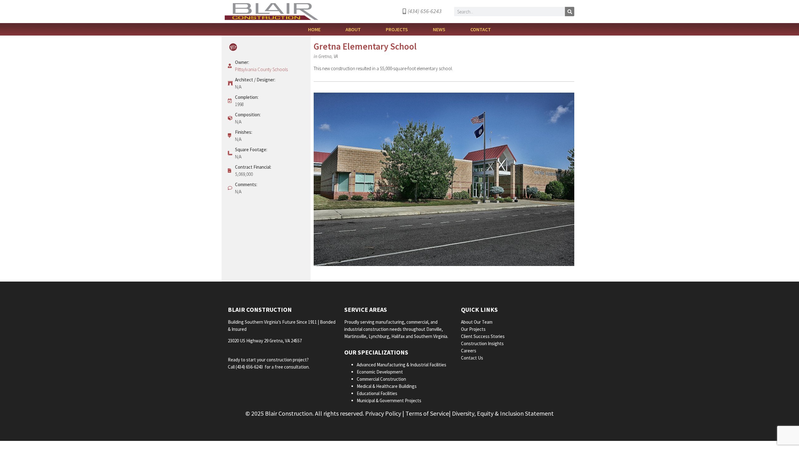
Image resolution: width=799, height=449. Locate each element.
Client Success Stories (483, 336)
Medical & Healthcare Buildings (387, 386)
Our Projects (474, 329)
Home (314, 29)
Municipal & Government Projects (389, 400)
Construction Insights (483, 343)
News (439, 29)
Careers (469, 351)
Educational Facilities (377, 393)
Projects (397, 29)
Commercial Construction (381, 379)
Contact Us (472, 358)
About (353, 29)
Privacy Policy (383, 413)
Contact (480, 29)
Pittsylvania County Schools (261, 69)
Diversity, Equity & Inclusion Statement (503, 413)
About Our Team (477, 322)
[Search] (569, 11)
